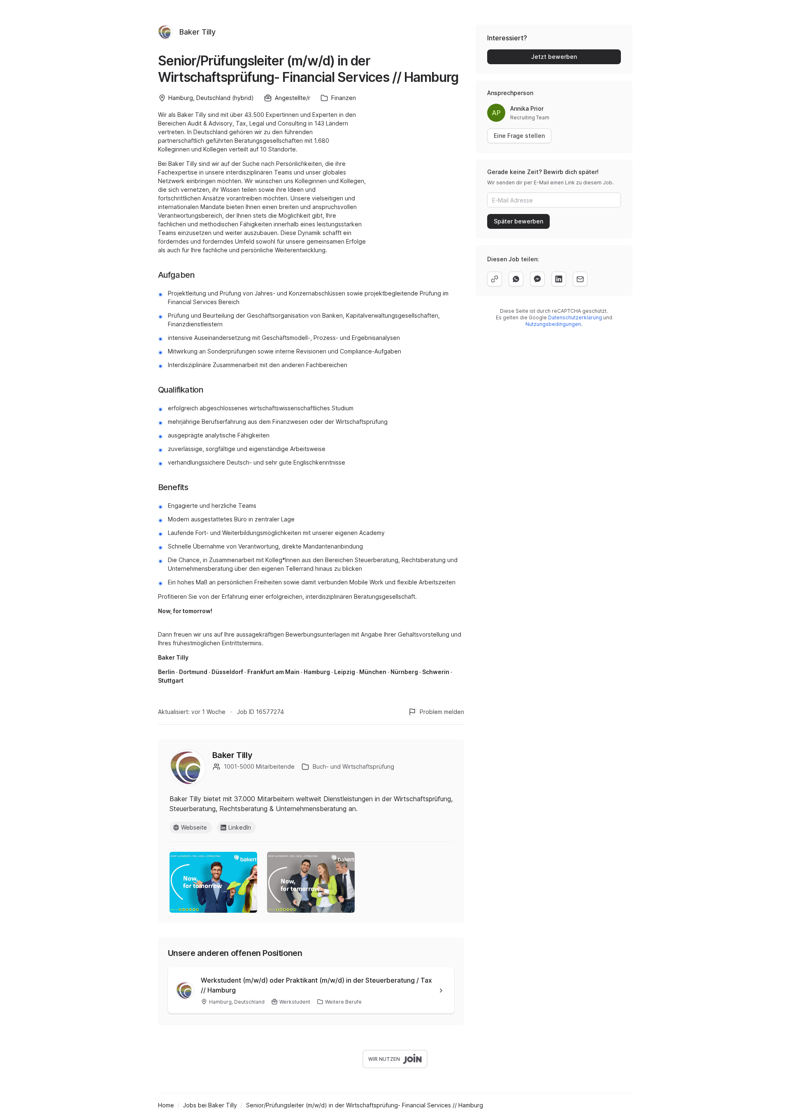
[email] (580, 279)
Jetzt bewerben (554, 56)
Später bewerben (518, 221)
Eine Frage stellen (519, 135)
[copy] (494, 279)
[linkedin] (558, 279)
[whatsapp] (516, 279)
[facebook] (537, 279)
